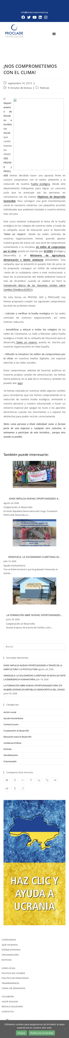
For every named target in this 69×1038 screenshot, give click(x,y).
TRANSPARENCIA (11, 983)
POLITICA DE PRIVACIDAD (15, 978)
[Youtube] (34, 17)
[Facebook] (23, 17)
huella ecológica (40, 183)
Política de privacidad (41, 1033)
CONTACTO (8, 1011)
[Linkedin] (40, 17)
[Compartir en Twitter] (7, 780)
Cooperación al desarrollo (16, 730)
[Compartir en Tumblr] (15, 788)
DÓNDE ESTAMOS (11, 949)
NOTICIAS (6, 960)
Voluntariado (10, 761)
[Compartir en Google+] (23, 780)
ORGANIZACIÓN (10, 954)
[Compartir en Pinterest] (31, 780)
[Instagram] (46, 17)
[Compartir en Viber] (47, 780)
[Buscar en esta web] (35, 646)
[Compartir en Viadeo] (23, 788)
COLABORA (8, 996)
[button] (54, 33)
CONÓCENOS (9, 939)
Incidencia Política (12, 742)
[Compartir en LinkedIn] (39, 780)
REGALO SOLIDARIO (12, 1006)
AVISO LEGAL (8, 968)
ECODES (48, 251)
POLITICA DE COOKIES (13, 973)
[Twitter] (29, 17)
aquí (20, 383)
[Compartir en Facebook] (15, 780)
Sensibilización (11, 755)
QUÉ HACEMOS (10, 944)
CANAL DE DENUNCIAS (13, 988)
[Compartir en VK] (55, 780)
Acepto (21, 1033)
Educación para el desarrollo (17, 736)
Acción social (10, 712)
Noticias (44, 87)
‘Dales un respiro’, (26, 342)
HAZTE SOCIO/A (10, 1001)
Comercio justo (11, 724)
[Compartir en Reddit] (7, 788)
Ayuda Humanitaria (13, 718)
